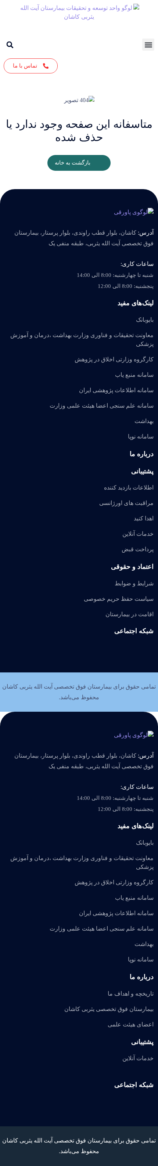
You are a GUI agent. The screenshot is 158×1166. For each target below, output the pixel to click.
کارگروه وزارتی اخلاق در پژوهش (114, 359)
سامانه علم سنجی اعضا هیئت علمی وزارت (102, 405)
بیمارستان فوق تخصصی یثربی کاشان (109, 1009)
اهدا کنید (144, 518)
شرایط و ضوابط (134, 583)
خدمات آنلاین (138, 534)
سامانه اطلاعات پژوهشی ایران (116, 390)
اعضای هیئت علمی (131, 1024)
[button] (148, 45)
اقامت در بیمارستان (129, 614)
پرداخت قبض (138, 549)
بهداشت (144, 421)
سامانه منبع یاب (134, 375)
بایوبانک (145, 320)
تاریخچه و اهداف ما (131, 993)
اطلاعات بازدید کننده (129, 487)
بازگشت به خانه (72, 163)
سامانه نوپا (141, 436)
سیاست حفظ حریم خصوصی (119, 599)
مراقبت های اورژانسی (126, 503)
